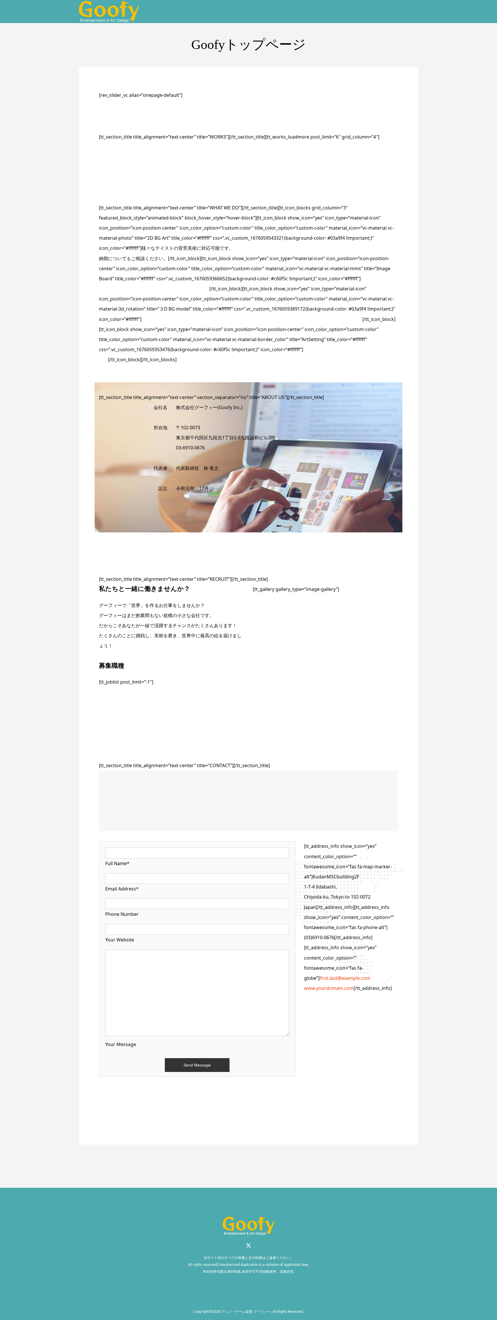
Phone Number (122, 914)
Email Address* (122, 889)
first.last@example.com (345, 978)
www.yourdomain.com (328, 988)
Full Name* (117, 863)
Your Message (120, 1044)
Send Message (197, 1065)
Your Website (119, 940)
